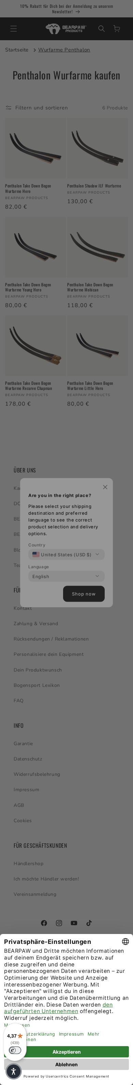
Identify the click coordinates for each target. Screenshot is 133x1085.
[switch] (15, 1050)
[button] (13, 1071)
